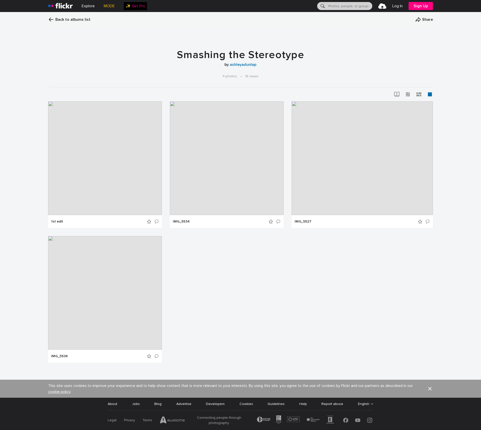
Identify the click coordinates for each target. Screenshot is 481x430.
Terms (147, 420)
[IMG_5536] (105, 293)
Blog (158, 404)
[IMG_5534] (227, 158)
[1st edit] (105, 158)
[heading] (60, 6)
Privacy (129, 420)
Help (303, 404)
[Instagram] (370, 420)
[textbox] (349, 6)
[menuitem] (135, 6)
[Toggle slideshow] (397, 94)
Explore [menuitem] (88, 6)
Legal (112, 420)
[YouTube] (358, 420)
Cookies (246, 404)
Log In (397, 6)
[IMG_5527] (362, 158)
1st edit (57, 222)
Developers (215, 404)
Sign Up (421, 6)
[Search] (322, 6)
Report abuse (332, 404)
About (112, 404)
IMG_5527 (303, 222)
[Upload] (382, 6)
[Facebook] (346, 420)
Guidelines (276, 404)
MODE (109, 6)
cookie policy (59, 391)
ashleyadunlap (243, 64)
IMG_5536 (59, 356)
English (363, 404)
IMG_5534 (181, 222)
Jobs (136, 404)
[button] (424, 19)
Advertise (183, 404)
